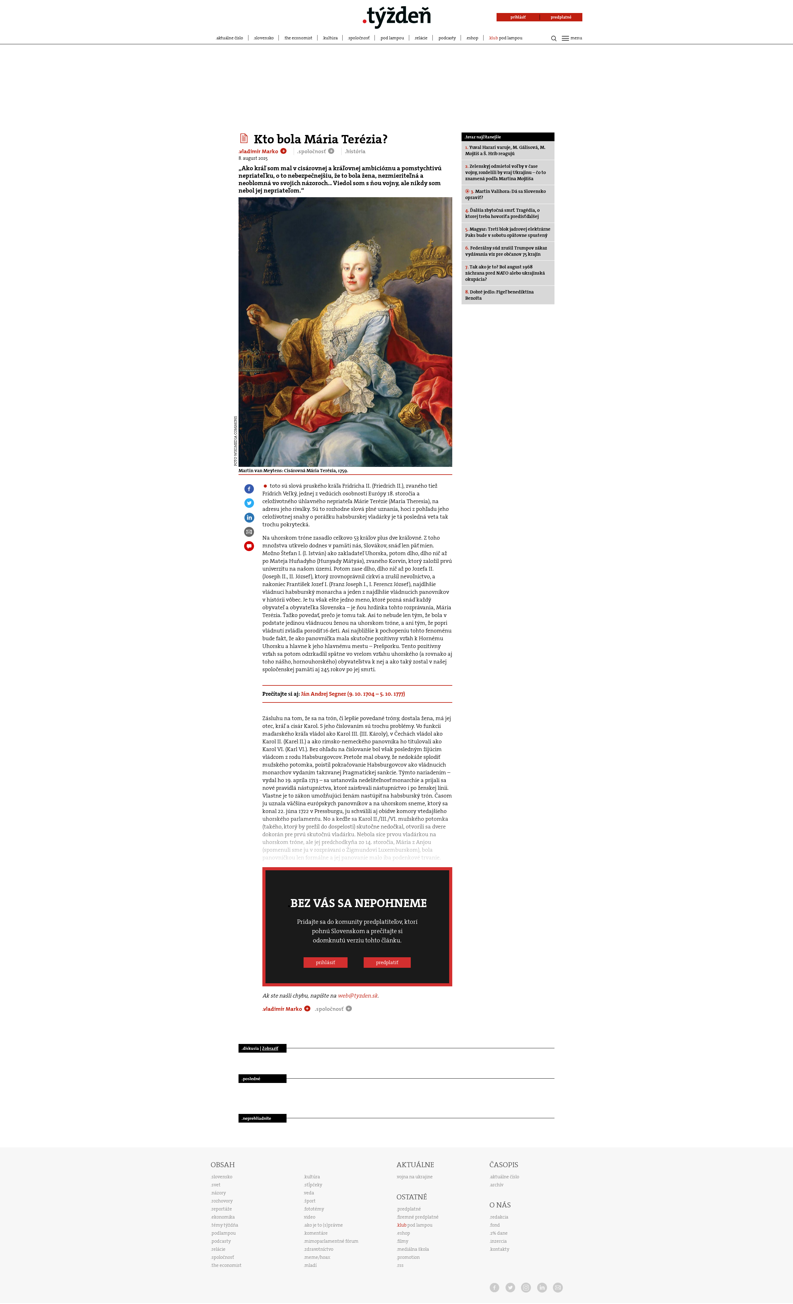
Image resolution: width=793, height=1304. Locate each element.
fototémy (314, 1209)
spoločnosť (359, 38)
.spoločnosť (312, 151)
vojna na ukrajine (415, 1177)
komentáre (316, 1233)
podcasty (447, 38)
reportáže (222, 1209)
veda (309, 1193)
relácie (421, 38)
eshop (472, 38)
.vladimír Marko (259, 151)
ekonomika (223, 1217)
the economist (298, 38)
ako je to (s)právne (323, 1225)
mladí (310, 1265)
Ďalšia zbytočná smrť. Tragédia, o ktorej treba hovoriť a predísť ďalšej (502, 213)
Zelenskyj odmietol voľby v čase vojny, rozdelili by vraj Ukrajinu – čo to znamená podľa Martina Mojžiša (505, 172)
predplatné (409, 1209)
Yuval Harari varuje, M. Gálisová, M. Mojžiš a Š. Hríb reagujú (505, 150)
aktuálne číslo (230, 38)
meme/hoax (317, 1257)
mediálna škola (413, 1249)
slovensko (264, 38)
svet (216, 1185)
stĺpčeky (313, 1185)
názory (219, 1193)
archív (496, 1185)
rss (400, 1265)
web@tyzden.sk (358, 995)
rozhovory (222, 1201)
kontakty (499, 1249)
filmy (402, 1241)
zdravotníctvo (318, 1249)
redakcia (499, 1217)
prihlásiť (325, 962)
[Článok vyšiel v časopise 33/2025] (245, 138)
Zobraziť (270, 1048)
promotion (408, 1257)
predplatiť (387, 962)
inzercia (498, 1241)
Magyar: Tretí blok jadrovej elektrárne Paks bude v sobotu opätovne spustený (507, 232)
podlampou (224, 1233)
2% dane (499, 1233)
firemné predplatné (418, 1217)
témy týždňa (225, 1225)
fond (495, 1225)
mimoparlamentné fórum (331, 1241)
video (309, 1217)
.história (355, 151)
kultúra (330, 38)
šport (310, 1201)
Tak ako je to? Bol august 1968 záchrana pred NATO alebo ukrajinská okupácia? (505, 273)
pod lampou (392, 38)
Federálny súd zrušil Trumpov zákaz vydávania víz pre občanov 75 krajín (506, 251)
